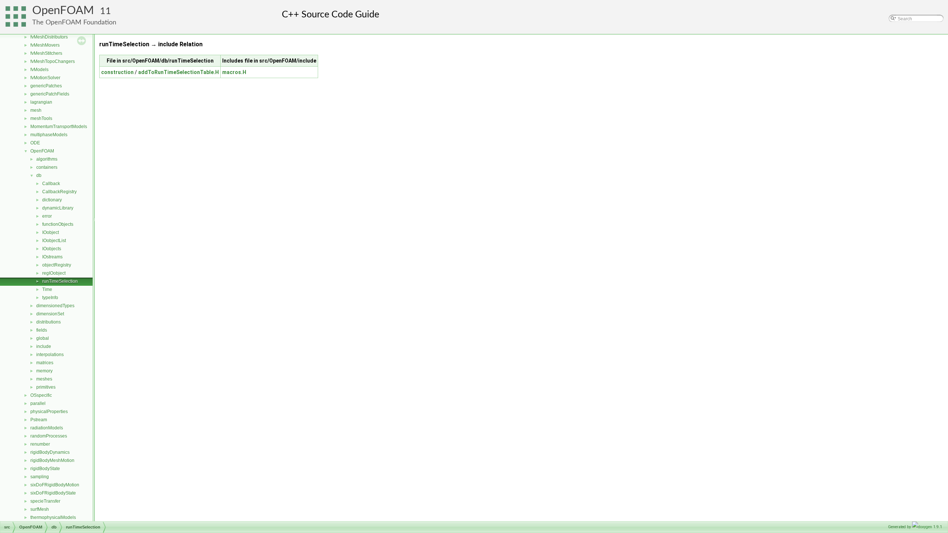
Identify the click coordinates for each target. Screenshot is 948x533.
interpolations (50, 354)
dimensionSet (50, 313)
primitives (46, 387)
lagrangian (41, 102)
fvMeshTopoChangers (52, 61)
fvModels (39, 69)
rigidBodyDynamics (50, 452)
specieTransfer (45, 501)
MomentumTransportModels (58, 126)
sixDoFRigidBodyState (53, 493)
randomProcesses (48, 436)
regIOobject (54, 273)
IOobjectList (54, 240)
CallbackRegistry (59, 191)
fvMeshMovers (45, 45)
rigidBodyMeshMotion (52, 460)
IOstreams (52, 256)
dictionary (52, 199)
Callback (51, 183)
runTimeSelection (60, 281)
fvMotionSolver (45, 77)
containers (46, 167)
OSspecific (41, 395)
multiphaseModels (48, 134)
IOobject (50, 232)
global (42, 338)
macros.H (234, 72)
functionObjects (57, 224)
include (43, 346)
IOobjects (51, 248)
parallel (38, 403)
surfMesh (39, 509)
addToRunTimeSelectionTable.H (178, 72)
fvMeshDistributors (49, 37)
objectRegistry (56, 265)
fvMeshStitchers (46, 53)
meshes (44, 379)
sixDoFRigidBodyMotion (54, 484)
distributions (48, 322)
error (47, 216)
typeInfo (50, 297)
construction (117, 72)
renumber (40, 444)
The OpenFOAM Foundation (74, 22)
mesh (35, 110)
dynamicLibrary (57, 208)
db (38, 175)
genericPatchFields (49, 94)
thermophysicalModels (53, 517)
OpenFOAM (63, 10)
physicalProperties (49, 411)
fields (41, 330)
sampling (39, 476)
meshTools (41, 118)
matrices (44, 362)
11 (105, 11)
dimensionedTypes (55, 305)
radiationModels (46, 427)
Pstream (38, 419)
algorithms (46, 159)
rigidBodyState (45, 468)
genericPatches (46, 85)
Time (47, 289)
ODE (35, 142)
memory (44, 370)
